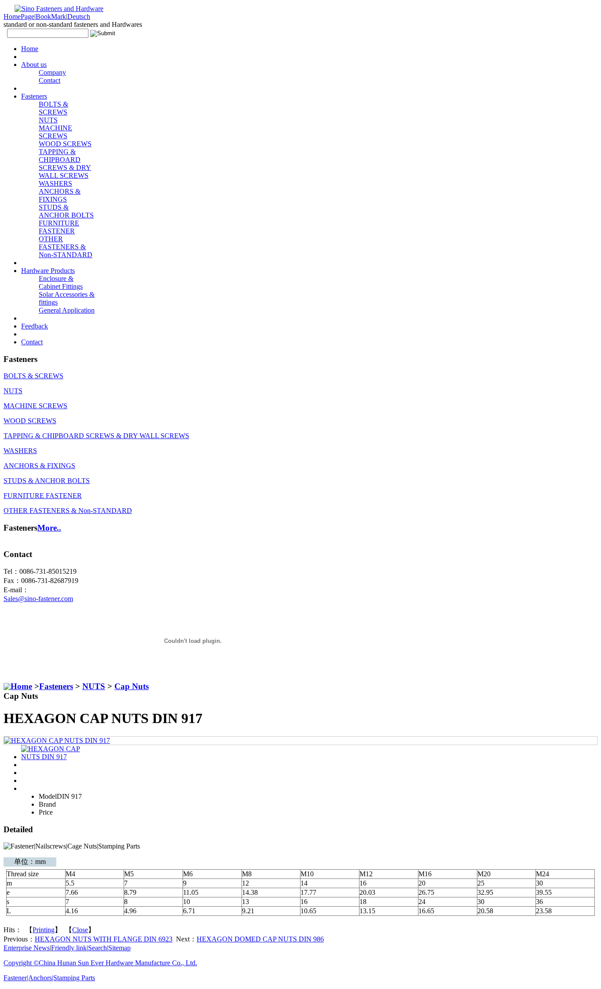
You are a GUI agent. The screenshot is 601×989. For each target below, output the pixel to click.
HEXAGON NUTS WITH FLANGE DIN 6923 (103, 939)
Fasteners (56, 686)
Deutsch (78, 16)
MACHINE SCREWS (55, 132)
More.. (49, 527)
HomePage (19, 16)
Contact (49, 80)
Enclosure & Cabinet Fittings (61, 282)
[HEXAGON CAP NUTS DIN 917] (57, 740)
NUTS (48, 120)
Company (52, 72)
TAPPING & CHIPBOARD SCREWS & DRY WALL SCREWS (65, 163)
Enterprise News (27, 948)
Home (21, 686)
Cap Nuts (131, 686)
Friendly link (69, 948)
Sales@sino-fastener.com (38, 598)
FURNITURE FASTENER (59, 227)
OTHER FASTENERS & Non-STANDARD (65, 246)
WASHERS (55, 183)
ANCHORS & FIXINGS (60, 195)
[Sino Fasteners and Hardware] (53, 8)
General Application (67, 310)
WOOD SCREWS (65, 144)
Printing (44, 930)
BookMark (51, 16)
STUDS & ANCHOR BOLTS (66, 211)
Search (97, 948)
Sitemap (119, 948)
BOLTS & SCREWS (53, 108)
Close (80, 930)
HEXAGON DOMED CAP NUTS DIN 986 (260, 939)
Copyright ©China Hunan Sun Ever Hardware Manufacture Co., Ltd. (100, 963)
